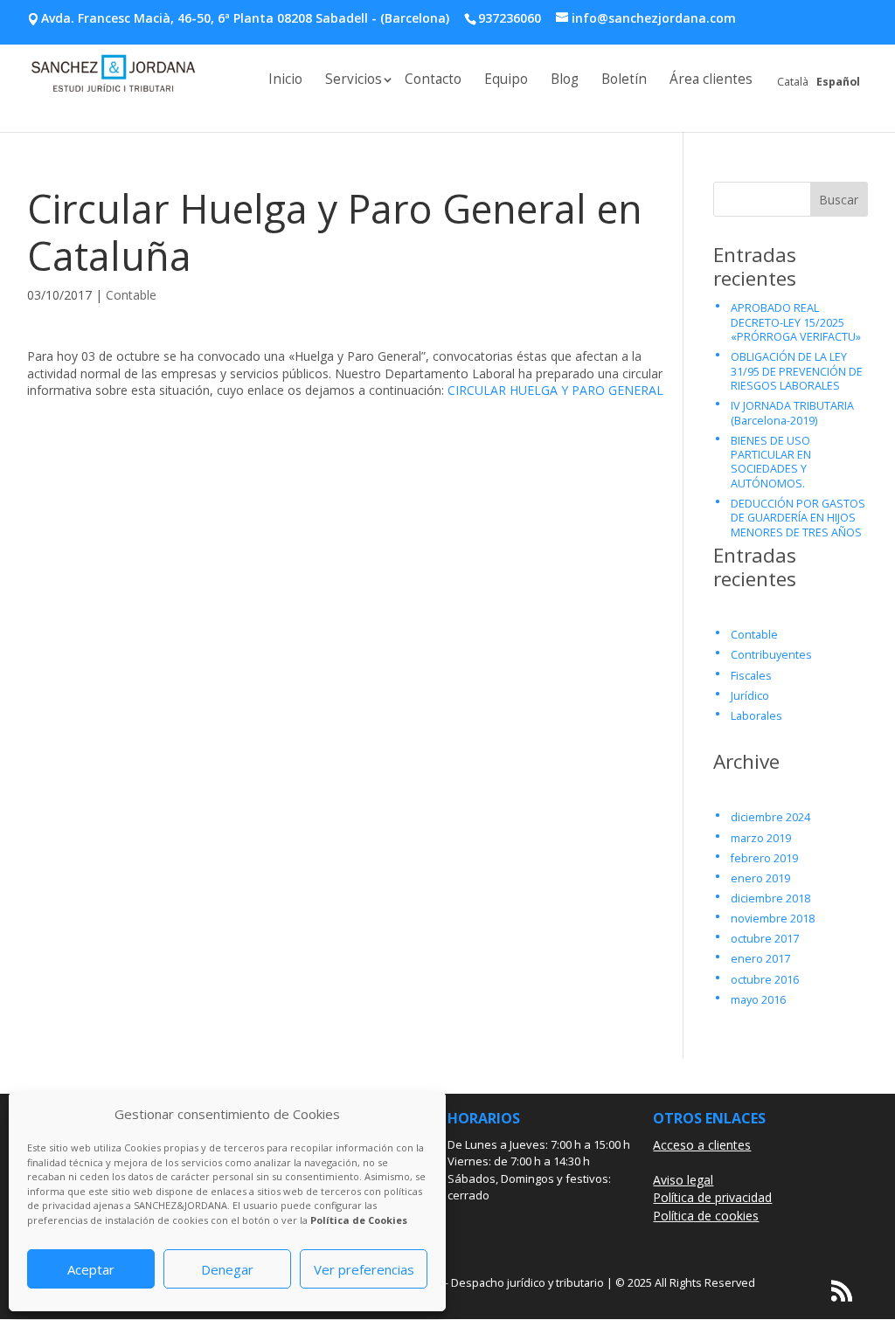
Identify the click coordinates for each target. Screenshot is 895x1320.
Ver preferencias (364, 1269)
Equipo (506, 80)
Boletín (624, 80)
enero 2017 (760, 958)
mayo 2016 (758, 999)
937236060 (509, 18)
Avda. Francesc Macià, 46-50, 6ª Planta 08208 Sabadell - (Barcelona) (245, 18)
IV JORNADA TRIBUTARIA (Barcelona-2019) (792, 412)
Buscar (838, 199)
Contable (131, 295)
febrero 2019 (764, 858)
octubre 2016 (765, 979)
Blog (565, 80)
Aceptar (90, 1269)
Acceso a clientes (702, 1145)
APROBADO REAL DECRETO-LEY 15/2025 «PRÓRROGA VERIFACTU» (796, 322)
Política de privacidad (712, 1197)
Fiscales (751, 675)
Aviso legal (683, 1179)
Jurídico (750, 695)
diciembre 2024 (770, 817)
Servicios (353, 80)
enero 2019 (760, 878)
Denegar (227, 1269)
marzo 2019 (761, 838)
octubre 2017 (765, 938)
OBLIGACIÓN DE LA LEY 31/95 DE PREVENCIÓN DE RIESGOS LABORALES (797, 371)
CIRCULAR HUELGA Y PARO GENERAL (555, 390)
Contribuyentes (771, 654)
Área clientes (711, 80)
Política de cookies (706, 1215)
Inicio (285, 80)
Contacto (433, 80)
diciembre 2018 (770, 898)
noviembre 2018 (773, 918)
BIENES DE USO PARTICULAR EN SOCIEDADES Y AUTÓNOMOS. (771, 462)
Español (838, 81)
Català (792, 81)
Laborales (756, 715)
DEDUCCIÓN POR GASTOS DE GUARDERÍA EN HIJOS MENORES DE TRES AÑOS (798, 518)
